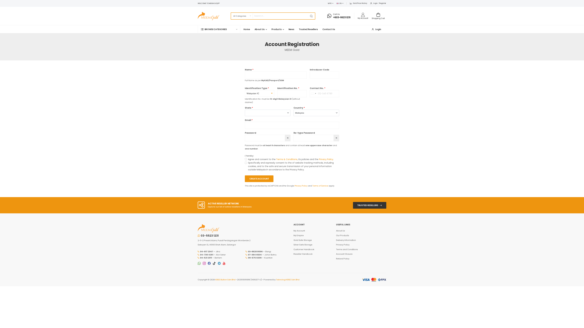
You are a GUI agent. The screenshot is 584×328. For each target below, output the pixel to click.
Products (276, 29)
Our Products (342, 235)
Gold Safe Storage (303, 240)
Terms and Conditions (347, 249)
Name (248, 69)
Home (246, 29)
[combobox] (313, 93)
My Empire (299, 235)
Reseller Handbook (303, 254)
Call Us (336, 14)
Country (298, 107)
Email (248, 120)
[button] (219, 29)
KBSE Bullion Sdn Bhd (225, 279)
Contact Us (328, 29)
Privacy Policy (326, 159)
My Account (299, 230)
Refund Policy (342, 258)
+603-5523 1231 (342, 17)
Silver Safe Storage (303, 244)
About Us (260, 29)
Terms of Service (320, 185)
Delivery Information (346, 240)
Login (375, 3)
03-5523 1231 (210, 235)
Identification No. (287, 88)
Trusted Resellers (308, 29)
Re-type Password (304, 132)
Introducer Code (319, 69)
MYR (329, 3)
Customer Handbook (304, 249)
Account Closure (344, 254)
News (291, 29)
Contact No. (317, 88)
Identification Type (256, 88)
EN (340, 3)
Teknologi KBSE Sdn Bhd (287, 279)
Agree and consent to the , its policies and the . (291, 159)
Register (382, 3)
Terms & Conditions (286, 159)
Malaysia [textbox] (299, 113)
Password (250, 132)
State (248, 107)
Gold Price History (360, 3)
